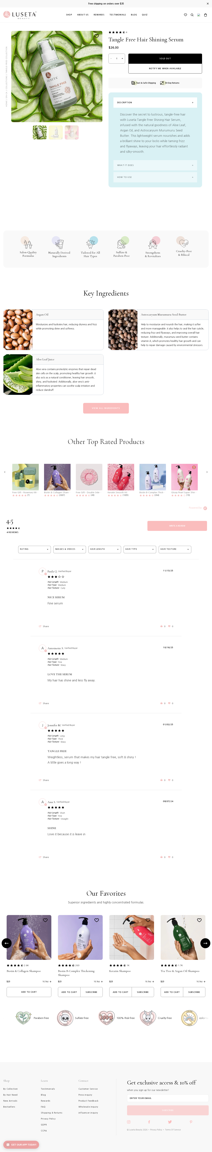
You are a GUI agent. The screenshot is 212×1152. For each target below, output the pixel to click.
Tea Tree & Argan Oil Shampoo (180, 971)
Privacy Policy (156, 1130)
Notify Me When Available (165, 69)
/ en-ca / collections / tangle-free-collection (6, 73)
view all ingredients (106, 408)
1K (128, 965)
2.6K (26, 965)
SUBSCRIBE (168, 1110)
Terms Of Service (173, 1130)
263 (77, 965)
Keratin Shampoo (120, 971)
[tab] (177, 526)
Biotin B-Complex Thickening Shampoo (76, 973)
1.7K (180, 965)
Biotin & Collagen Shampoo (24, 971)
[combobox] (34, 549)
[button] (4, 472)
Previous (7, 943)
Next (205, 943)
